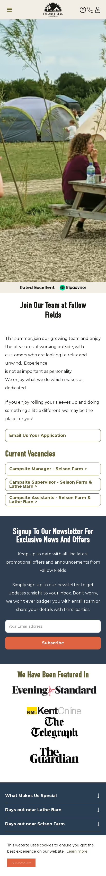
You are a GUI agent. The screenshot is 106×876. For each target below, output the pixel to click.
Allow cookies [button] (21, 863)
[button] (21, 10)
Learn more (76, 851)
